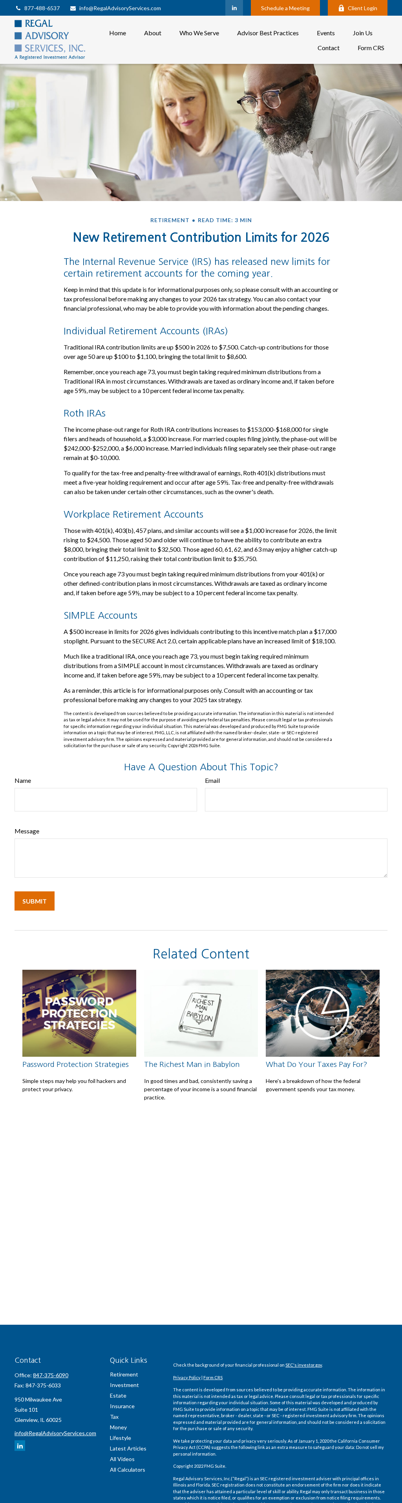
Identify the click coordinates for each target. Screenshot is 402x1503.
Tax (114, 1416)
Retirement (124, 1374)
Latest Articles (128, 1448)
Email (212, 780)
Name (23, 780)
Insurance (122, 1406)
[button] (117, 32)
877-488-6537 (42, 8)
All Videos (122, 1459)
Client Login (362, 8)
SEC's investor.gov (303, 1364)
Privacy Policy (187, 1377)
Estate (118, 1395)
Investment (124, 1385)
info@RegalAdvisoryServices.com (120, 8)
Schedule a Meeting (285, 8)
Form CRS (213, 1377)
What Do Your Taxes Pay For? (316, 1064)
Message (27, 831)
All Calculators (127, 1469)
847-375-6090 (50, 1375)
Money (118, 1427)
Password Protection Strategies (75, 1064)
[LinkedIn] (234, 8)
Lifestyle (120, 1437)
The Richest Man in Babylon (192, 1064)
